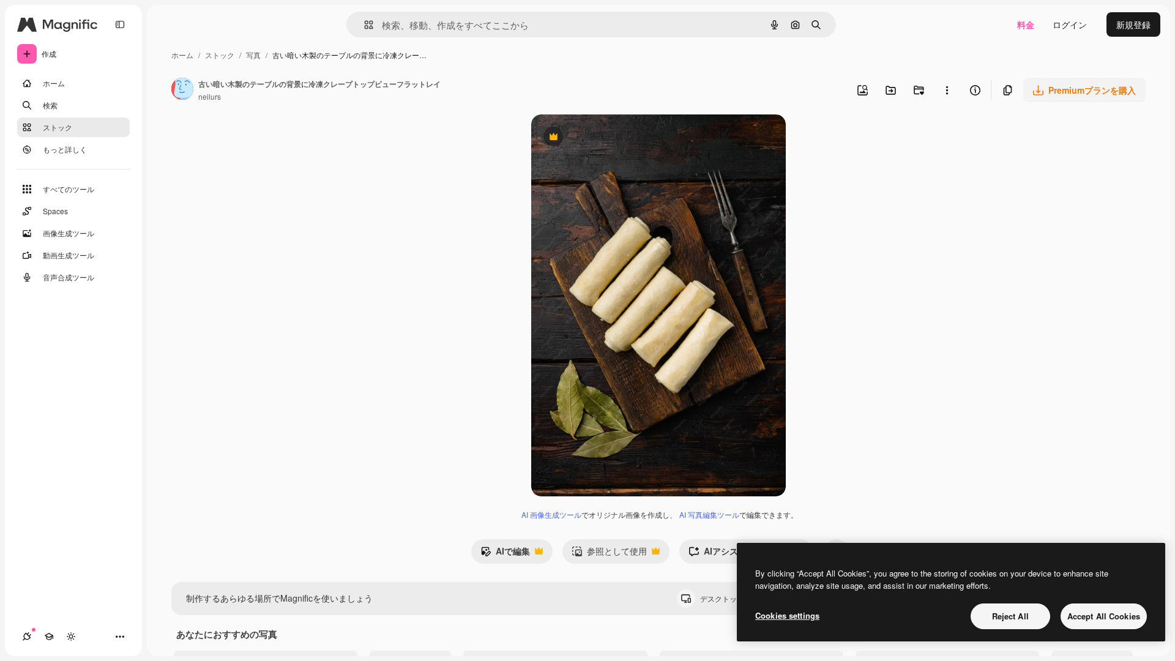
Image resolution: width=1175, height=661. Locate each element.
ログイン (1070, 24)
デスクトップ (732, 598)
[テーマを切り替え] (71, 636)
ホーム (182, 55)
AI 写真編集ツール (709, 514)
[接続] (27, 636)
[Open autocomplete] (364, 24)
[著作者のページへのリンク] (182, 90)
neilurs (209, 96)
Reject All (1010, 616)
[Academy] (49, 636)
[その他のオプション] (946, 90)
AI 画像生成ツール (551, 514)
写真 (253, 55)
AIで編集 (505, 554)
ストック (219, 55)
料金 (1025, 24)
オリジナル (615, 138)
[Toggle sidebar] (120, 24)
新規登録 (1133, 24)
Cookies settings (787, 615)
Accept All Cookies (1103, 616)
